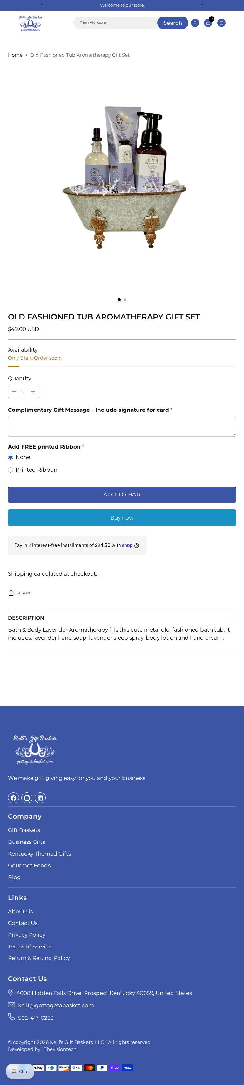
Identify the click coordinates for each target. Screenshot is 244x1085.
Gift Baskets (24, 830)
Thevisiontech (60, 1049)
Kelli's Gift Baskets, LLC (77, 1042)
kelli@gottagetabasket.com (56, 1005)
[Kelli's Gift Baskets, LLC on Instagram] (26, 797)
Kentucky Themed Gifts (39, 853)
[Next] (201, 5)
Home (15, 55)
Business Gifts (26, 842)
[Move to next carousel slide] (230, 684)
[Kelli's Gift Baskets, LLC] (30, 22)
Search (173, 23)
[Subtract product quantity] (33, 391)
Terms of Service (30, 946)
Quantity (19, 378)
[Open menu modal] (221, 22)
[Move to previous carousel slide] (216, 684)
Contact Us (22, 923)
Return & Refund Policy (39, 958)
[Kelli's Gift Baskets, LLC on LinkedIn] (40, 797)
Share (24, 593)
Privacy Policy (26, 935)
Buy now (122, 517)
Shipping (20, 573)
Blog (14, 877)
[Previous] (43, 5)
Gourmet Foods (29, 865)
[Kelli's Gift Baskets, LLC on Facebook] (13, 797)
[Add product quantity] (14, 391)
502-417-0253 (36, 1018)
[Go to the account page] (194, 22)
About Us (20, 911)
